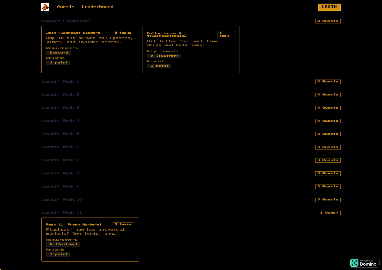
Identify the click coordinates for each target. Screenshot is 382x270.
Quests (66, 7)
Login (329, 7)
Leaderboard (98, 7)
